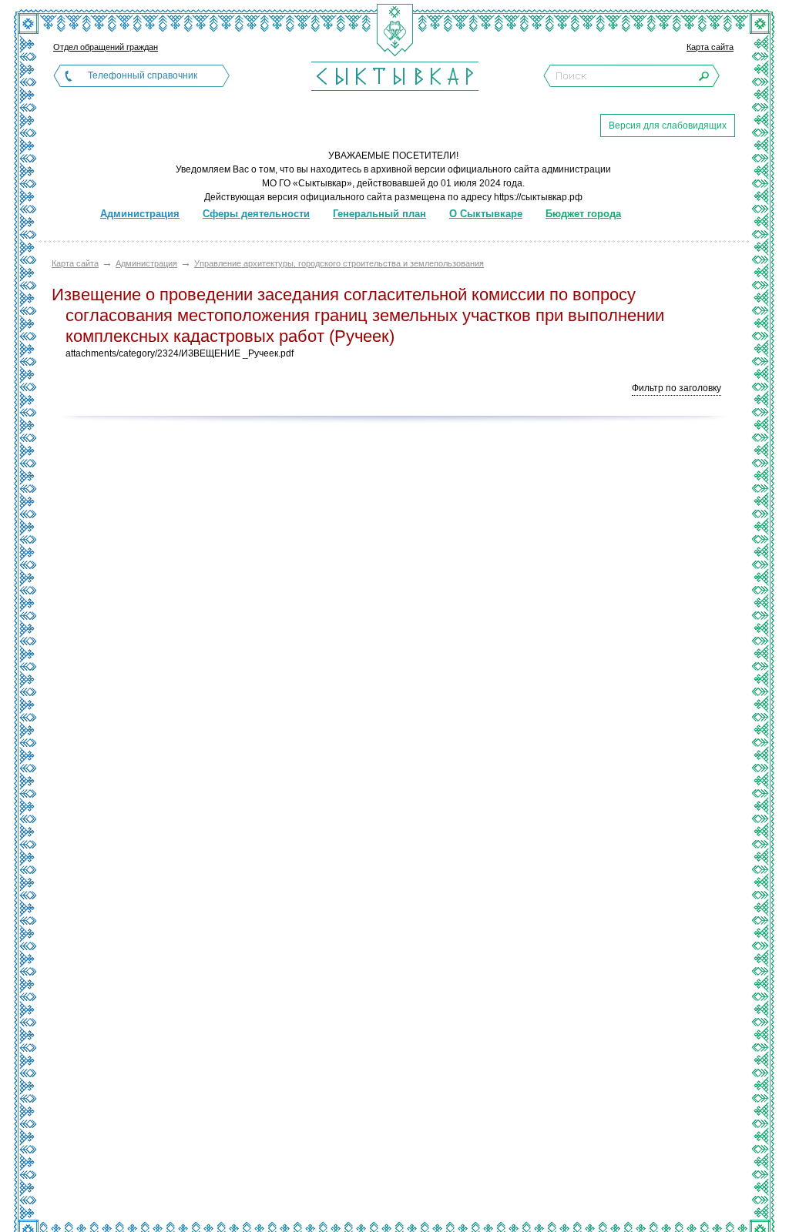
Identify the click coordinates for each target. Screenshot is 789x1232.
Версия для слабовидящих (668, 125)
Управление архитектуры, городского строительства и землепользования (339, 263)
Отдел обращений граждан (105, 47)
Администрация (146, 263)
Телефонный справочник (142, 75)
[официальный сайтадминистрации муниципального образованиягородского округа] (394, 75)
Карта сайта (710, 47)
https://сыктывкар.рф (538, 197)
